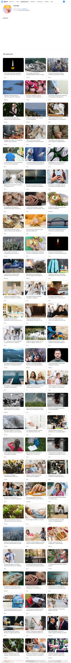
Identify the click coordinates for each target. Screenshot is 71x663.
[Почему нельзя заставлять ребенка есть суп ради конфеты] (57, 425)
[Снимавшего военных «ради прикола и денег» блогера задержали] (13, 269)
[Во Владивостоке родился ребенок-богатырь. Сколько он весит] (13, 202)
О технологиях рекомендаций (46, 662)
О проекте (32, 662)
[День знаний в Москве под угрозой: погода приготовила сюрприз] (13, 113)
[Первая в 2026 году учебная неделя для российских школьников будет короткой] (35, 470)
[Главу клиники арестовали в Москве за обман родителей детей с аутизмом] (13, 626)
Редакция (37, 662)
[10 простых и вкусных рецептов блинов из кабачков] (57, 202)
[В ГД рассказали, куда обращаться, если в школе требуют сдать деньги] (35, 581)
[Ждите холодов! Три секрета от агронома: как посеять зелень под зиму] (13, 514)
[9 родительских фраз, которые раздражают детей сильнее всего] (35, 202)
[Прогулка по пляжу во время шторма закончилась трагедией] (35, 180)
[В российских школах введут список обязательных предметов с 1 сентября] (13, 224)
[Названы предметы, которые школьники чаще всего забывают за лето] (13, 559)
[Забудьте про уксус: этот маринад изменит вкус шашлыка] (13, 135)
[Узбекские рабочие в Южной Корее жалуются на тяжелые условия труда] (13, 403)
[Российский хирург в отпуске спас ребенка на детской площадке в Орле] (35, 425)
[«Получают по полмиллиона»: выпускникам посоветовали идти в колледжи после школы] (57, 581)
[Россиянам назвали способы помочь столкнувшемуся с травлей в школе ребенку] (57, 514)
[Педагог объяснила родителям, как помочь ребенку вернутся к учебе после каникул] (35, 626)
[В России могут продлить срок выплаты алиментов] (35, 224)
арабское (24, 8)
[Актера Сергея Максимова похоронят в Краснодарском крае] (57, 247)
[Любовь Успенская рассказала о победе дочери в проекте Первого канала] (35, 381)
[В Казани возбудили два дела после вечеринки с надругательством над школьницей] (57, 403)
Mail (2, 662)
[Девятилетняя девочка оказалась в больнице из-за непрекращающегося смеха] (13, 180)
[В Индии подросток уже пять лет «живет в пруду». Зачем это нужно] (35, 336)
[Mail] (2, 1)
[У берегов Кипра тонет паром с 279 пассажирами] (35, 113)
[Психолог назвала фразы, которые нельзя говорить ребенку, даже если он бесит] (35, 537)
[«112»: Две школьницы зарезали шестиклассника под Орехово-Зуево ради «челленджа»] (13, 68)
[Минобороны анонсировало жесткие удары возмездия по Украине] (35, 269)
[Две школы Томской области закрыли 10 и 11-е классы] (35, 448)
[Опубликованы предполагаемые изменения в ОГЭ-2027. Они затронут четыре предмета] (35, 604)
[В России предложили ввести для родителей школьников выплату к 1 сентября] (13, 604)
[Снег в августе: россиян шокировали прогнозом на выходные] (13, 247)
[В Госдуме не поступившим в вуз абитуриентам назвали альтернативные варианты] (13, 381)
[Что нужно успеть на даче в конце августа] (57, 559)
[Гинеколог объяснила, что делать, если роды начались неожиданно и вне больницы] (35, 648)
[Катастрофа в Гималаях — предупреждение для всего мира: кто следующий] (35, 68)
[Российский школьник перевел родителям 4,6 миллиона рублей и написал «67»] (35, 559)
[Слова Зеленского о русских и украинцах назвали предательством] (57, 358)
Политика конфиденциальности (59, 662)
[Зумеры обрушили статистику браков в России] (57, 604)
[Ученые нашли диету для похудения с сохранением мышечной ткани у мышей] (57, 537)
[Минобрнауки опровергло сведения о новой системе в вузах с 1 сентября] (57, 470)
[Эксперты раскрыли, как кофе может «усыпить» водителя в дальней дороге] (57, 648)
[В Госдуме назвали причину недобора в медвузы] (35, 291)
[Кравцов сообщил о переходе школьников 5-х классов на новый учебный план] (57, 269)
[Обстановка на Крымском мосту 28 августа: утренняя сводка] (57, 224)
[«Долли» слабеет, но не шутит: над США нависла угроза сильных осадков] (13, 425)
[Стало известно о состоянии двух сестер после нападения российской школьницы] (13, 157)
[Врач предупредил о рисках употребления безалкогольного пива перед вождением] (35, 492)
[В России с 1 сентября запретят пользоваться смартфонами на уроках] (57, 180)
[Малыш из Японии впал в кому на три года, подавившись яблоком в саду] (35, 247)
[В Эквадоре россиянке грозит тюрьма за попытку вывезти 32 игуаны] (13, 581)
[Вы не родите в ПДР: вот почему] (35, 514)
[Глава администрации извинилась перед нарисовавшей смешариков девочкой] (13, 448)
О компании (6, 662)
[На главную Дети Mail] (5, 1)
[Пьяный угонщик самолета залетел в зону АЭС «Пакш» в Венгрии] (13, 90)
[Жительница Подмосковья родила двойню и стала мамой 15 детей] (57, 113)
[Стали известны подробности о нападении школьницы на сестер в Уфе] (57, 448)
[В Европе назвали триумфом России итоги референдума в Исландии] (35, 358)
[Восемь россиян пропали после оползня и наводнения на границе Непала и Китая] (13, 537)
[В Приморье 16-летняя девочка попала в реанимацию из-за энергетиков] (57, 157)
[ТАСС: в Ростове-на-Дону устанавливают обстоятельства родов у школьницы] (35, 135)
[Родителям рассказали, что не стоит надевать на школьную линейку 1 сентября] (57, 381)
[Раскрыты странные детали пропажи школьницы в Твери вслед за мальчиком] (57, 68)
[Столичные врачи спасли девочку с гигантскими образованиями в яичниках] (35, 157)
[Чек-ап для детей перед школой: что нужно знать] (57, 492)
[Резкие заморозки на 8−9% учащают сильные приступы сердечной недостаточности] (13, 648)
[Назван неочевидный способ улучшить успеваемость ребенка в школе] (13, 291)
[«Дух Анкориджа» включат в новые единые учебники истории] (57, 626)
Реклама (12, 662)
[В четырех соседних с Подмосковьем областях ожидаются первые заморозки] (13, 470)
